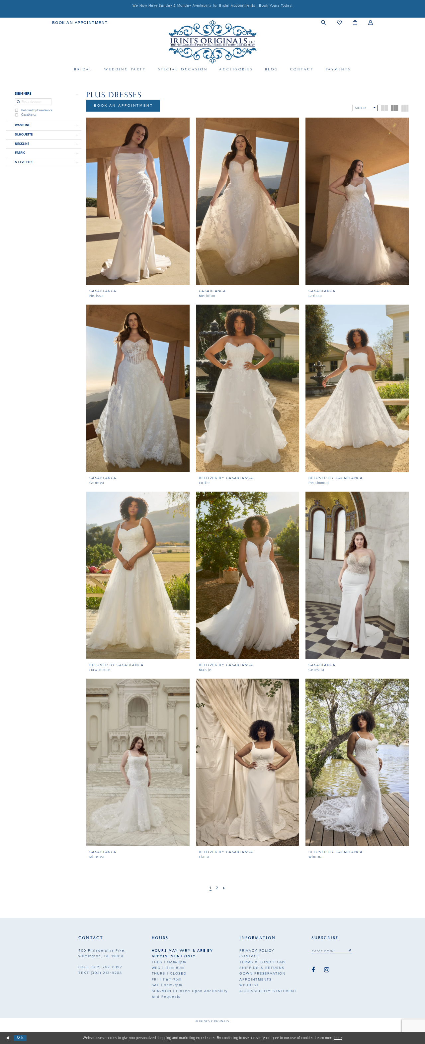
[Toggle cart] (355, 22)
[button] (323, 22)
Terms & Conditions (262, 962)
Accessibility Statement (268, 991)
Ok (20, 1038)
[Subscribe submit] (349, 951)
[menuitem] (80, 22)
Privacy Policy (257, 950)
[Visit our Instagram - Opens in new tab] (326, 970)
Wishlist (249, 985)
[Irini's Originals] (212, 41)
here (338, 1038)
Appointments (255, 979)
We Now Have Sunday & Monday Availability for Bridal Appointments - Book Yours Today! (212, 5)
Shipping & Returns (261, 968)
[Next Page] (224, 888)
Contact (249, 956)
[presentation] (138, 201)
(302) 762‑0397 (100, 967)
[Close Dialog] (8, 1038)
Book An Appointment (123, 105)
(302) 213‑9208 (100, 973)
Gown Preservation (262, 973)
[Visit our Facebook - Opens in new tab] (313, 970)
